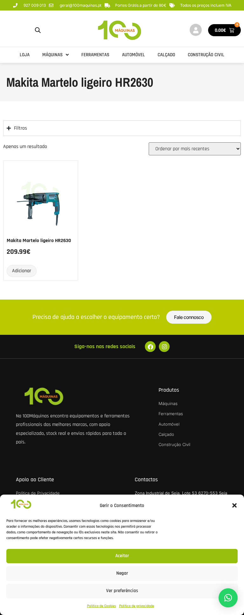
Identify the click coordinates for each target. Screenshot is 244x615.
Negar (122, 573)
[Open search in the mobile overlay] (38, 30)
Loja (25, 55)
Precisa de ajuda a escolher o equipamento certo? (96, 317)
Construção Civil (206, 55)
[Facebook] (150, 346)
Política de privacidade (136, 606)
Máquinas (52, 55)
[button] (234, 505)
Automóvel (133, 55)
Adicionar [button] (21, 270)
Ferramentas (95, 55)
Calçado (166, 55)
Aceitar (122, 556)
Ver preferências (122, 591)
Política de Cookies (101, 606)
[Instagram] (164, 346)
